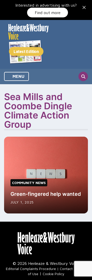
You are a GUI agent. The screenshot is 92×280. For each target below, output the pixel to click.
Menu (18, 76)
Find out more (48, 12)
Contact (66, 268)
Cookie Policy (53, 274)
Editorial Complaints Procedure (31, 268)
